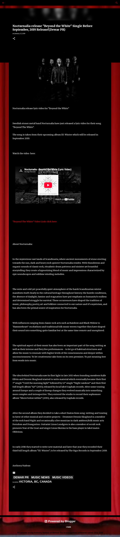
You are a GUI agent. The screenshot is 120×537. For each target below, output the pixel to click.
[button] (14, 38)
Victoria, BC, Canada (35, 481)
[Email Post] (14, 473)
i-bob (68, 527)
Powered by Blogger (61, 521)
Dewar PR (21, 477)
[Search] (9, 3)
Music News (40, 477)
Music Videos (62, 477)
